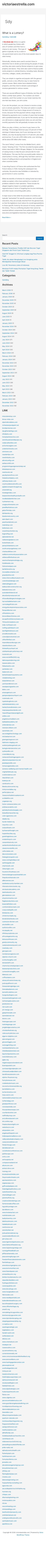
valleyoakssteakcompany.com (12, 1139)
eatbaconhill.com (8, 463)
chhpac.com (6, 1494)
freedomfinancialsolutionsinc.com (13, 1259)
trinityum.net (6, 1371)
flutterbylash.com (8, 1453)
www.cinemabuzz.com (10, 1342)
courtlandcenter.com (9, 1112)
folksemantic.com (8, 666)
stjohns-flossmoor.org (9, 1077)
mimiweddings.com (8, 1509)
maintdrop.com (7, 525)
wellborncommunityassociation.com (14, 554)
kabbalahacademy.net (10, 722)
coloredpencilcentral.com (11, 637)
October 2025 (7, 307)
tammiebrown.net (8, 1015)
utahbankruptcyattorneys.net (12, 651)
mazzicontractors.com (10, 1374)
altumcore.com (7, 1165)
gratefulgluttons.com (9, 836)
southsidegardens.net (9, 1368)
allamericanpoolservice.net (11, 760)
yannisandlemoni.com (9, 684)
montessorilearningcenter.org (12, 1421)
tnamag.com (6, 1171)
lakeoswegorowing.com (10, 1480)
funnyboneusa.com (9, 1080)
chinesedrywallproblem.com (12, 1071)
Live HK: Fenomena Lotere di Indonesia (15, 265)
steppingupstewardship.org (11, 1321)
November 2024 (7, 326)
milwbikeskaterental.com (10, 1051)
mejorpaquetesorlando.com (11, 710)
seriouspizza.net (7, 1159)
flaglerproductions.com (10, 901)
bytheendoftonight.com (10, 830)
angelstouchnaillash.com (10, 719)
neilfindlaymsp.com (9, 1115)
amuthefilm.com (7, 924)
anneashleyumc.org (9, 1274)
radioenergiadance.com (10, 540)
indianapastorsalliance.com (11, 1136)
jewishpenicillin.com (9, 763)
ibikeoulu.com (7, 974)
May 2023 (5, 386)
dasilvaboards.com (8, 892)
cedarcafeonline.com (9, 443)
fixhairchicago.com (8, 1145)
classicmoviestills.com (10, 848)
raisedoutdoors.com (9, 645)
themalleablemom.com (10, 989)
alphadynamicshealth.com (11, 1450)
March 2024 (6, 353)
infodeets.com (7, 434)
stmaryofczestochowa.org (11, 980)
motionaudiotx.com (8, 1500)
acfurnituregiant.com (9, 446)
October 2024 (7, 330)
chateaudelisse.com (9, 551)
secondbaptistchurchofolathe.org (13, 1488)
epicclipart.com (7, 519)
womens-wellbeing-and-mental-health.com (17, 769)
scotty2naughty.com (9, 960)
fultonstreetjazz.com (9, 566)
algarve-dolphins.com (9, 1036)
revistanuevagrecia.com (10, 954)
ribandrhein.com (7, 778)
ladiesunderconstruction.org (12, 587)
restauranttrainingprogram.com (13, 757)
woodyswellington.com (10, 1383)
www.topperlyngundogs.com (12, 1248)
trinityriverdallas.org (9, 789)
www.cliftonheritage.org (10, 1306)
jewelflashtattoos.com (9, 507)
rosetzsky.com (7, 948)
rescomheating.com (9, 1506)
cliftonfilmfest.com (8, 639)
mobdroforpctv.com (9, 839)
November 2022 (7, 406)
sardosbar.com (7, 669)
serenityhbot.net (8, 1230)
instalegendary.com (9, 493)
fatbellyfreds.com (8, 1386)
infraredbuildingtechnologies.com (13, 598)
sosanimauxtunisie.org (10, 531)
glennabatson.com (8, 895)
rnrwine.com (6, 1477)
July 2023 (5, 379)
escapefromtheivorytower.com (12, 619)
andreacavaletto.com (9, 807)
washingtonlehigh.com (10, 1327)
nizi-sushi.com (7, 1007)
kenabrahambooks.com (10, 919)
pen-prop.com (7, 1239)
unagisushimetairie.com (10, 504)
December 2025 (7, 300)
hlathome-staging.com (10, 742)
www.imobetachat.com (10, 1212)
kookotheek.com (8, 543)
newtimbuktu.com (8, 457)
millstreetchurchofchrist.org (11, 1441)
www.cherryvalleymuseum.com (13, 578)
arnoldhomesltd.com (9, 634)
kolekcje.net (6, 780)
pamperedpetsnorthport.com (12, 695)
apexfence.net (7, 1524)
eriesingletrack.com (9, 692)
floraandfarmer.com (9, 610)
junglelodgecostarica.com (11, 1027)
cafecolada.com (7, 851)
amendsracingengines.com (11, 1265)
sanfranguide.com (8, 863)
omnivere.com (7, 451)
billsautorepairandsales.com (11, 1415)
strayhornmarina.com (9, 898)
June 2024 (6, 343)
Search (4, 235)
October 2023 (7, 369)
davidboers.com (7, 1209)
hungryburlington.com (9, 995)
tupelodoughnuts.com (9, 701)
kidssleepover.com (8, 469)
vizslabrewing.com (8, 678)
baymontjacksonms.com (10, 1054)
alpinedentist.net (8, 537)
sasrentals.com (7, 731)
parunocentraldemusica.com (12, 1400)
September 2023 (8, 373)
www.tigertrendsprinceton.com (13, 1242)
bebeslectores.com (8, 590)
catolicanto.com (7, 783)
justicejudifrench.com (9, 983)
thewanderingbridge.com (10, 986)
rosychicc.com (7, 825)
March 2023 (6, 392)
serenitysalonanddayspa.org (12, 440)
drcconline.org (7, 1121)
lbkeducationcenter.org (10, 786)
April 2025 (5, 320)
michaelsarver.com (8, 736)
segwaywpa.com (8, 1183)
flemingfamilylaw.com (9, 1474)
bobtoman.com (7, 528)
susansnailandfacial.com (10, 1236)
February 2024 (7, 356)
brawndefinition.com (9, 904)
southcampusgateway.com (11, 548)
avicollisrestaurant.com (10, 1118)
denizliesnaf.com (8, 1148)
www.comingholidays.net (10, 860)
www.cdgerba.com (8, 1397)
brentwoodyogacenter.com (11, 1315)
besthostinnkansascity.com (11, 1512)
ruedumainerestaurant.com (11, 945)
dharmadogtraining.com (10, 1497)
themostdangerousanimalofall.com (14, 874)
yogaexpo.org (7, 801)
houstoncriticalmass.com (10, 872)
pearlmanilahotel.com (9, 522)
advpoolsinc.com (8, 1130)
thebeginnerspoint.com (10, 857)
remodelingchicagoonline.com (12, 1312)
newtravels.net (7, 472)
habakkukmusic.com (9, 1224)
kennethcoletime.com (9, 992)
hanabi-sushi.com (8, 1333)
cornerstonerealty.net (9, 1353)
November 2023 (7, 366)
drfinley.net (6, 1471)
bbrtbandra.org (7, 513)
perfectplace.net (8, 792)
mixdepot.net (6, 1345)
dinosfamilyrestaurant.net (11, 595)
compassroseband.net (10, 1162)
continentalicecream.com (11, 907)
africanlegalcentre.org (9, 936)
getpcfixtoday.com (8, 510)
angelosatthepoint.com (10, 1133)
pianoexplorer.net (8, 1365)
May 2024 (5, 346)
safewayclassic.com (9, 481)
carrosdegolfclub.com (9, 604)
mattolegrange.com (9, 1024)
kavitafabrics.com (8, 1089)
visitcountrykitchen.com (10, 1033)
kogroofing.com (7, 534)
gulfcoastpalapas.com (9, 1186)
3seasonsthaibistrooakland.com (13, 795)
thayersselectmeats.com (10, 1177)
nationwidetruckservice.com (12, 1098)
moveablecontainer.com (10, 572)
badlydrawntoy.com (9, 1218)
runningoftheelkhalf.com (10, 1251)
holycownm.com (8, 1095)
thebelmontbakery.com (10, 478)
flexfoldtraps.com (8, 1262)
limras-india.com (8, 419)
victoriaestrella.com (18, 4)
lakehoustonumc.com (9, 1221)
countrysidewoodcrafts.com (12, 484)
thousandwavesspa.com (10, 1109)
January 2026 (7, 297)
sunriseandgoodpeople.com (11, 1068)
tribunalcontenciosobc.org (11, 886)
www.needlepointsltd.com (11, 1298)
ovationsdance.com (9, 775)
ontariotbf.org (7, 490)
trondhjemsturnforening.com (12, 1406)
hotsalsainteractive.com (10, 437)
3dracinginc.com (8, 869)
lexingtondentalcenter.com (11, 748)
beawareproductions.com (11, 968)
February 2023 (7, 396)
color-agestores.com (9, 816)
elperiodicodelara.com (9, 422)
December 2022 (7, 402)
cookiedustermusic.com (10, 1083)
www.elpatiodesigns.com (10, 1389)
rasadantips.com (8, 454)
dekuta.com (6, 1339)
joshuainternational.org (10, 1233)
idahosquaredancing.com (11, 660)
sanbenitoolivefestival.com (11, 845)
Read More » (6, 217)
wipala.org (5, 819)
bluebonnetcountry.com (10, 516)
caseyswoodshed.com (10, 1142)
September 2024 (8, 333)
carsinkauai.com (7, 1439)
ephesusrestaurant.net (10, 1380)
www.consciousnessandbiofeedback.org (16, 1356)
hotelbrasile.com (8, 563)
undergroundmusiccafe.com (12, 1518)
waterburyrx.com (8, 1127)
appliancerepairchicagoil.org (12, 487)
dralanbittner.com (8, 681)
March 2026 (6, 290)
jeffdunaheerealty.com (10, 1253)
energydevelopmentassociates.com (14, 607)
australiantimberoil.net (10, 592)
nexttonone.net (7, 1227)
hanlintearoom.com (9, 1456)
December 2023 (7, 363)
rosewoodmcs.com (8, 1347)
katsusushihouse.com (9, 939)
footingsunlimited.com (9, 1283)
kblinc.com (6, 689)
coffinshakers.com (8, 977)
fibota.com (6, 1394)
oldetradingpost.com (9, 584)
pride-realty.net (7, 1447)
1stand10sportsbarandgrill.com (12, 713)
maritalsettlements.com (10, 1048)
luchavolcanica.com (9, 1092)
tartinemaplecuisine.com (10, 1001)
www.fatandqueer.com (10, 1271)
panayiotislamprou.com (10, 545)
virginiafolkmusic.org (9, 772)
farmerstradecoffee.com (10, 1203)
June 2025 (6, 316)
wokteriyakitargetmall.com (11, 745)
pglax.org (5, 1060)
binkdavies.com (7, 913)
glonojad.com (6, 951)
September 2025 (8, 310)
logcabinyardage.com (9, 1206)
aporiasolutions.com (9, 1180)
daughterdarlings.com (9, 431)
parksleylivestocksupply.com (12, 810)
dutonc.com (6, 1018)
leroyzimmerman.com (9, 1468)
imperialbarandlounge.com (11, 642)
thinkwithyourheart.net (10, 648)
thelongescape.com (9, 1021)
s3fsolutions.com (8, 613)
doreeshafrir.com (8, 963)
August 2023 (6, 376)
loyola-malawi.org (8, 822)
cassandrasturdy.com (9, 842)
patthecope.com (8, 1154)
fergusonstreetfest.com (10, 1424)
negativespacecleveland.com (12, 1062)
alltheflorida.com (8, 1433)
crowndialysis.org (8, 754)
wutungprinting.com (9, 1045)
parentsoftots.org (8, 1198)
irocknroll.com (7, 654)
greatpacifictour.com (9, 1104)
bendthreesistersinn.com (10, 1074)
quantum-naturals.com (10, 1418)
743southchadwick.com (10, 622)
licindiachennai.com (9, 428)
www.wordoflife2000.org (10, 657)
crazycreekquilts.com (9, 910)
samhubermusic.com (9, 1521)
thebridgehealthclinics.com (11, 1189)
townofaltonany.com (9, 1057)
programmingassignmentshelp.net (14, 466)
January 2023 (7, 399)
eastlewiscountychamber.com (12, 883)
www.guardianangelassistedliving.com (15, 1403)
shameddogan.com (8, 1195)
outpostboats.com (8, 827)
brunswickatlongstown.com (11, 998)
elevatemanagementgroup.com (13, 1465)
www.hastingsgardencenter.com (13, 1362)
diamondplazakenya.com (10, 1409)
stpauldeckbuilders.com (10, 1280)
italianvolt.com (7, 672)
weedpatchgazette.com (10, 686)
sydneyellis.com (7, 751)
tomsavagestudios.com (10, 766)
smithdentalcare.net (9, 1515)
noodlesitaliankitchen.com (11, 498)
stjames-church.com (9, 957)
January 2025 (7, 323)
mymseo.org (6, 1491)
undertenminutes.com (9, 449)
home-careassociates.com (11, 804)
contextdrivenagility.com (10, 971)
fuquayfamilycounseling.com (12, 1483)
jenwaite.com (6, 1462)
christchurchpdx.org (9, 916)
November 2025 (7, 303)
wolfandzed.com (8, 1336)
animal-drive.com (8, 1168)
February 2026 (7, 293)
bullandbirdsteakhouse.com (11, 1300)
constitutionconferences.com (12, 1151)
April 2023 (5, 389)
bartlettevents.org (8, 569)
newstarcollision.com (9, 728)
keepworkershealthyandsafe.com (13, 496)
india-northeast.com (9, 625)
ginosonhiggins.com (9, 1042)
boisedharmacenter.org (10, 813)
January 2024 (7, 359)
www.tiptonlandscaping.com (12, 1318)
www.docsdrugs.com (9, 1289)
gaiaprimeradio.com (9, 1013)
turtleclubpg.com (8, 1101)
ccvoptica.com (7, 1324)
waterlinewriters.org (9, 1192)
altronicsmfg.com (8, 460)
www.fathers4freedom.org (11, 1245)
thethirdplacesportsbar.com (11, 1377)
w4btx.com (6, 716)
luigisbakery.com (8, 1330)
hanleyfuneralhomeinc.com (11, 707)
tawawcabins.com (8, 663)
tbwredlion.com (7, 1412)
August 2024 (6, 336)
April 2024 (5, 349)
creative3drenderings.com (11, 1201)
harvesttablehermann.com (11, 601)
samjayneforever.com (9, 1427)
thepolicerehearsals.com (10, 877)
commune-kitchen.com (10, 921)
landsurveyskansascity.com (11, 1277)
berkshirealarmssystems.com (12, 675)
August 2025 (6, 313)
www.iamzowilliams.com (10, 1359)
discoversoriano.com (9, 854)
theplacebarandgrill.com (10, 1124)
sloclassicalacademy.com (11, 889)
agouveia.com (7, 1486)
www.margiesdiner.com (10, 1292)
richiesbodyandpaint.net (10, 425)
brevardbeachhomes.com (11, 616)
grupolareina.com (8, 575)
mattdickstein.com (8, 1215)
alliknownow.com (8, 880)
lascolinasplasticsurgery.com (12, 1303)
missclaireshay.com (9, 416)
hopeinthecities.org (8, 833)
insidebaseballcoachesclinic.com (13, 1436)
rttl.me (4, 1503)
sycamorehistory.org (9, 1350)
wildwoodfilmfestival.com (11, 557)
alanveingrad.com (8, 1039)
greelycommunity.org (9, 942)
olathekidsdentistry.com (10, 704)
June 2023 (6, 382)
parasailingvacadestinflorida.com (13, 1444)
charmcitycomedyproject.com (12, 966)
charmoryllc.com (8, 866)
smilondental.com (8, 725)
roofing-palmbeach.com (10, 628)
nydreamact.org (7, 501)
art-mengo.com (7, 1010)
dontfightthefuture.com (10, 631)
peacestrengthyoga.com (10, 1256)
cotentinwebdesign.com (10, 581)
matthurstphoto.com (9, 1430)
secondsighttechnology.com (12, 733)
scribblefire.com (7, 798)
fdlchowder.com (7, 1295)
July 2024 (5, 340)
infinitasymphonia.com (10, 933)
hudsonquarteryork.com (10, 1392)
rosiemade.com (7, 698)
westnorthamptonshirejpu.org (12, 560)
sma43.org (6, 1309)
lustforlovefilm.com (8, 927)
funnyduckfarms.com (9, 1459)
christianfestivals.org (9, 1030)
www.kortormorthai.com (10, 1268)
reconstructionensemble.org (12, 1086)
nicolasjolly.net (7, 930)
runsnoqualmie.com (9, 1286)
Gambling (5, 37)
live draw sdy (8, 42)
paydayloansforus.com (10, 475)
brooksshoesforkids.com (10, 1174)
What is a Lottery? (13, 32)
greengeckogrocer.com (10, 739)
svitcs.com (6, 1156)
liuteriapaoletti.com (8, 1065)
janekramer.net (7, 1004)
